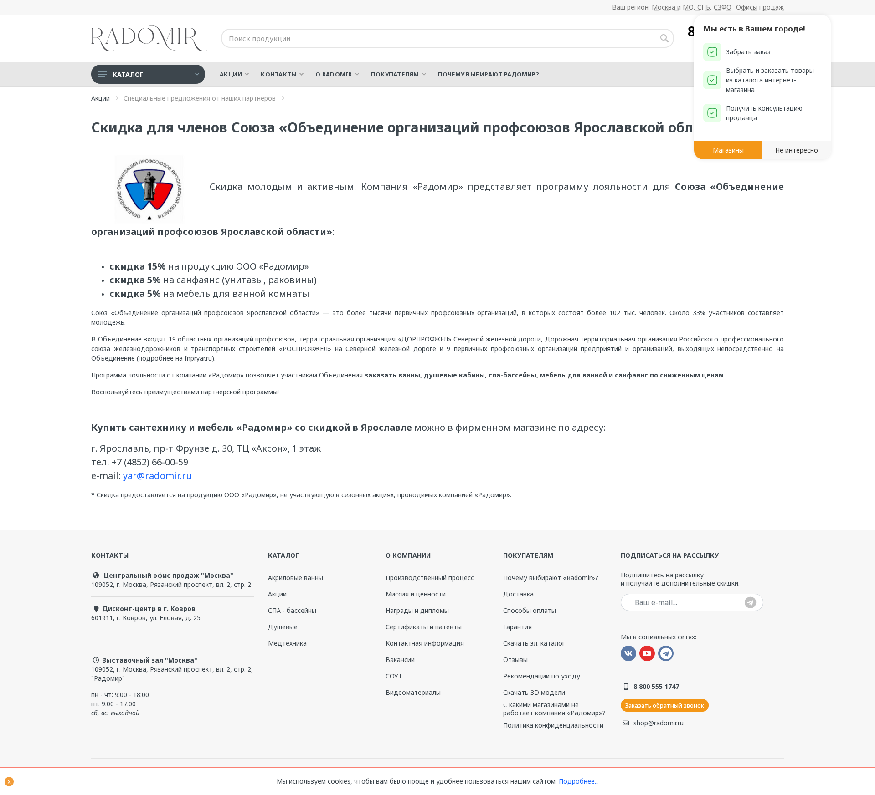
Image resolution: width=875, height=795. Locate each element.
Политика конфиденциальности (553, 725)
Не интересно (796, 150)
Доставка (518, 594)
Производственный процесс (430, 578)
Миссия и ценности (416, 594)
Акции (277, 594)
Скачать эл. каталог (534, 643)
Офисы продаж (760, 7)
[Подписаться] (750, 603)
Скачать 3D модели (534, 692)
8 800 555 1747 (656, 686)
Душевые (283, 626)
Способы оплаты (529, 610)
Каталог (128, 74)
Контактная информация (425, 643)
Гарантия (517, 626)
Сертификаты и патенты (424, 627)
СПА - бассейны (292, 610)
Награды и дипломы (417, 610)
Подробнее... (579, 781)
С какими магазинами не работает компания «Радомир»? (554, 709)
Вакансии (400, 659)
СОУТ (394, 676)
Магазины (728, 150)
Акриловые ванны (295, 577)
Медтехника (287, 643)
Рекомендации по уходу (541, 676)
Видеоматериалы (413, 692)
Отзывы (515, 659)
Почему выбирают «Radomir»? (550, 578)
